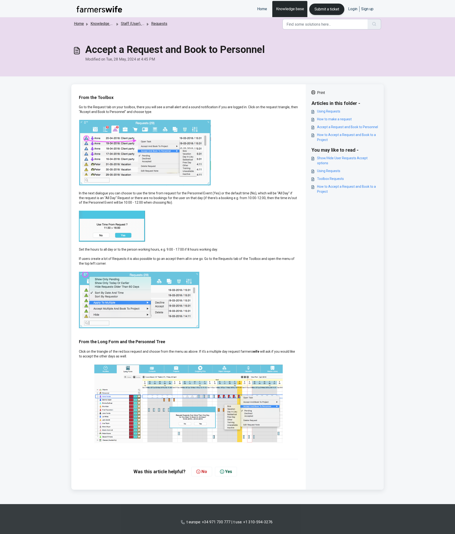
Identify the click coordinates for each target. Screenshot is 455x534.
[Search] (374, 24)
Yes (228, 471)
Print (321, 92)
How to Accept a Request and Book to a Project (346, 137)
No (204, 471)
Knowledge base (290, 9)
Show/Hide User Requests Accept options (342, 160)
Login (352, 9)
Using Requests (328, 111)
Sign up (367, 9)
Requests (159, 23)
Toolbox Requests (330, 179)
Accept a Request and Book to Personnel (347, 127)
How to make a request (334, 119)
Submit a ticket (326, 9)
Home (262, 9)
